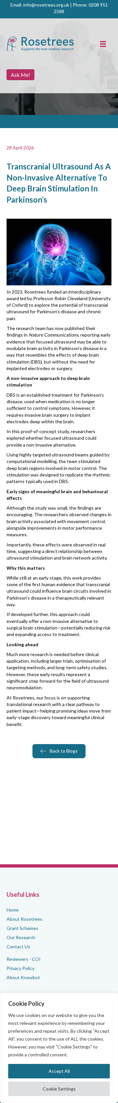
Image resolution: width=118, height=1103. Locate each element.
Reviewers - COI (24, 959)
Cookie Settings (59, 1089)
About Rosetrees (24, 919)
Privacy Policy (20, 968)
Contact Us (18, 946)
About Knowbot (23, 977)
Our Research (21, 937)
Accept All (59, 1071)
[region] (59, 1048)
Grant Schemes (22, 928)
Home (13, 910)
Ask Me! (20, 75)
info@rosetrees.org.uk (46, 5)
